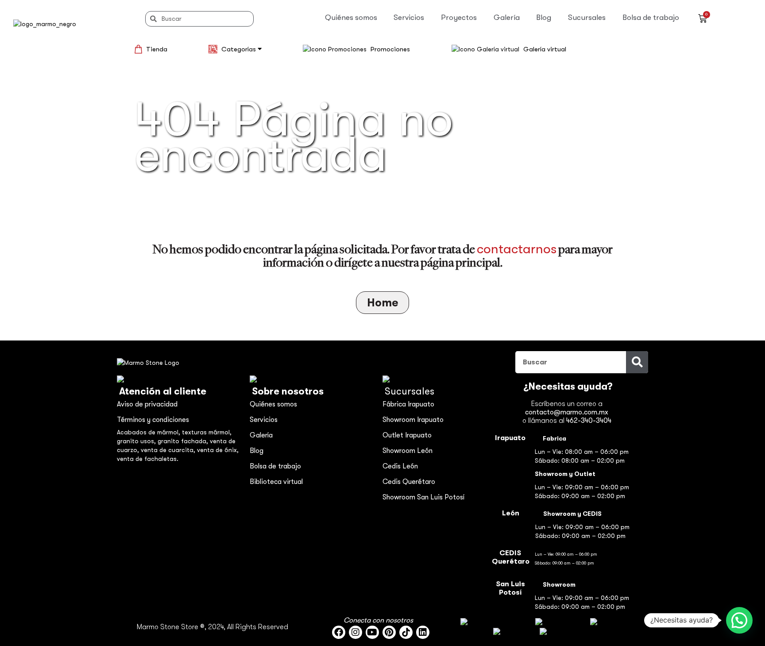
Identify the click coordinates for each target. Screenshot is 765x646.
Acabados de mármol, (149, 432)
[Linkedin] (422, 632)
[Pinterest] (389, 632)
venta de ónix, (218, 449)
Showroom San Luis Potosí (423, 497)
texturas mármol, (207, 432)
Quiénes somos (351, 17)
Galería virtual (544, 49)
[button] (739, 620)
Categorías (239, 49)
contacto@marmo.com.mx (566, 412)
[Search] (637, 362)
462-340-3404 (588, 421)
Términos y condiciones (153, 420)
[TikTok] (406, 632)
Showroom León (407, 451)
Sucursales (587, 17)
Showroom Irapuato (413, 420)
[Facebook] (338, 632)
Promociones (390, 49)
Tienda (156, 49)
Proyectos (459, 17)
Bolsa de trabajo (650, 17)
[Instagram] (355, 632)
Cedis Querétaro (408, 482)
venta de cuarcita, (169, 449)
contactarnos (516, 248)
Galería (507, 17)
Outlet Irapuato (407, 435)
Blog (543, 17)
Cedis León (400, 466)
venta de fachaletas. (147, 458)
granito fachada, (184, 441)
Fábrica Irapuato (408, 404)
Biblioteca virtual (276, 482)
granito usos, (137, 441)
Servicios (409, 17)
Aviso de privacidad (147, 404)
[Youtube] (372, 632)
